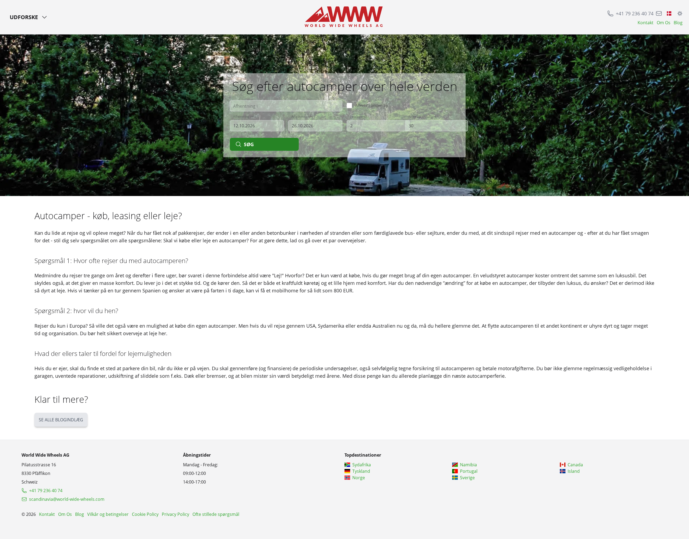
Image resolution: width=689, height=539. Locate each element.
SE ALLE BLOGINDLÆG (61, 420)
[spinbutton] (378, 125)
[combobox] (286, 105)
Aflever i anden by (371, 105)
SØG (249, 144)
